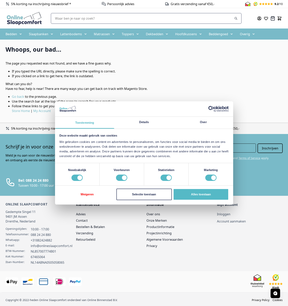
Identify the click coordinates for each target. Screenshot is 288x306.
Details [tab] (144, 122)
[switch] (121, 178)
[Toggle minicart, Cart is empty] (279, 18)
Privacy (151, 246)
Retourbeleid (85, 239)
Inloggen (223, 214)
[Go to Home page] (24, 18)
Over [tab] (203, 122)
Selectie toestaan (144, 194)
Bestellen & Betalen (90, 227)
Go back (18, 96)
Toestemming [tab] (84, 122)
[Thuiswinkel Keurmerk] (247, 4)
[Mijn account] (259, 18)
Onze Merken (156, 220)
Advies (81, 214)
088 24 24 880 (41, 235)
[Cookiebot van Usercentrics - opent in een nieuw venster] (211, 109)
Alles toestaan (201, 194)
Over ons (153, 214)
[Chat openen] (275, 293)
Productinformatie (160, 227)
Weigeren (87, 194)
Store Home (21, 111)
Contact (82, 220)
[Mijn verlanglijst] (266, 18)
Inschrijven (270, 148)
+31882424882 (41, 240)
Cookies (278, 300)
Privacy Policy (260, 300)
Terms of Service (249, 158)
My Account (42, 111)
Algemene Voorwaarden (164, 239)
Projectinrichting (159, 233)
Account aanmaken (231, 221)
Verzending (84, 233)
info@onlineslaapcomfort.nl (51, 246)
